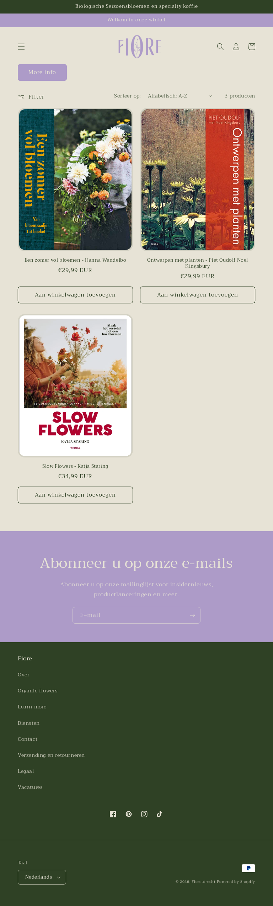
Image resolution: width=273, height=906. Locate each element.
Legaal (26, 771)
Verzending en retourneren (51, 755)
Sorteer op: (127, 95)
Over (24, 674)
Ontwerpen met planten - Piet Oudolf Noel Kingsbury (197, 263)
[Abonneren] (192, 615)
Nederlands (38, 877)
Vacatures (30, 787)
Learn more (32, 706)
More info (42, 72)
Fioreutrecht (203, 882)
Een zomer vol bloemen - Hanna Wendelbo (76, 260)
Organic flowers (38, 690)
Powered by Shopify (236, 882)
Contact (27, 739)
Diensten (29, 723)
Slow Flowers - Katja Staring (75, 467)
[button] (21, 46)
